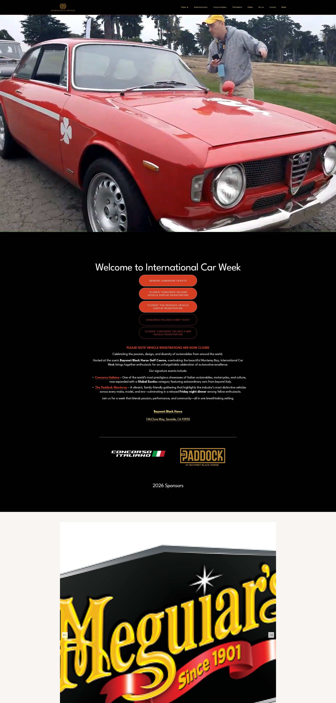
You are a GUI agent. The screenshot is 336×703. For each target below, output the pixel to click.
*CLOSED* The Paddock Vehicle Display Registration (168, 307)
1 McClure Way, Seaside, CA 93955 (168, 419)
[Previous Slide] (65, 635)
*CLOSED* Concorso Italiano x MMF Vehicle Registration (168, 333)
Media (284, 7)
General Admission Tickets (168, 280)
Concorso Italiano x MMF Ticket (168, 319)
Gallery (250, 7)
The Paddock (237, 7)
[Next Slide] (271, 635)
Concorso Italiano (220, 7)
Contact (273, 7)
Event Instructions (200, 7)
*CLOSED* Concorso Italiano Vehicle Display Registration (168, 294)
